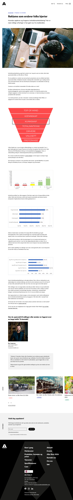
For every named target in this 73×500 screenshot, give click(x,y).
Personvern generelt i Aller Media (32, 494)
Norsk (29, 471)
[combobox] (29, 471)
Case (26, 467)
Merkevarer (29, 451)
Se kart (26, 481)
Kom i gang (29, 448)
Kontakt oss (60, 3)
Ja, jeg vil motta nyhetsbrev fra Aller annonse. (18, 434)
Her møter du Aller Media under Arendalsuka (49, 395)
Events (67, 399)
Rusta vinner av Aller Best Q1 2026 (18, 395)
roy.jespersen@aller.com (13, 347)
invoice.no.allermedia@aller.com (42, 484)
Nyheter (10, 12)
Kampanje (38, 151)
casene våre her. (22, 303)
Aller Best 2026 (53, 454)
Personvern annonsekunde (30, 492)
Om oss (50, 461)
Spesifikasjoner (30, 463)
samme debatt (28, 155)
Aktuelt (50, 448)
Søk (48, 464)
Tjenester (28, 460)
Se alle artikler (11, 405)
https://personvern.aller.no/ (13, 432)
